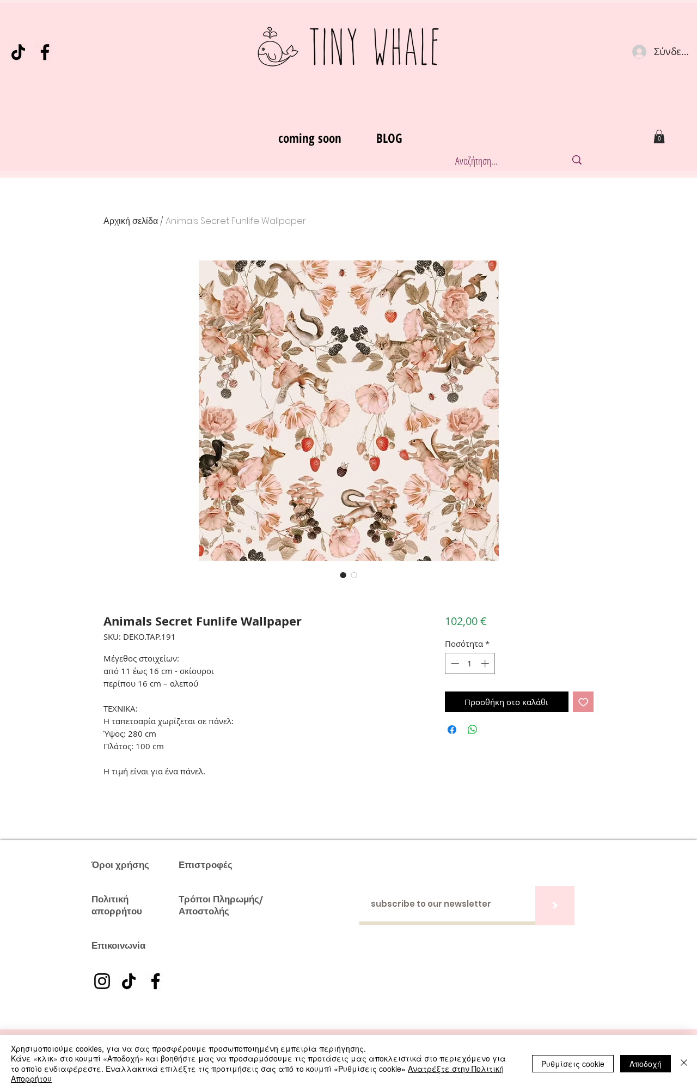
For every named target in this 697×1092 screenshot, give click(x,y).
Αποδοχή (645, 1063)
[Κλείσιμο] (683, 1063)
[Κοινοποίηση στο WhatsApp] (472, 729)
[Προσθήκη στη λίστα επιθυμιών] (583, 702)
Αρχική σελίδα (130, 221)
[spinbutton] (470, 663)
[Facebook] (45, 52)
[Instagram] (102, 981)
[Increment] (486, 663)
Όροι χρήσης (120, 865)
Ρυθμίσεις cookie (572, 1063)
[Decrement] (454, 663)
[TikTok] (18, 52)
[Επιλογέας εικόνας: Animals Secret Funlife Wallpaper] (343, 574)
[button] (659, 136)
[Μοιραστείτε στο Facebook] (451, 729)
